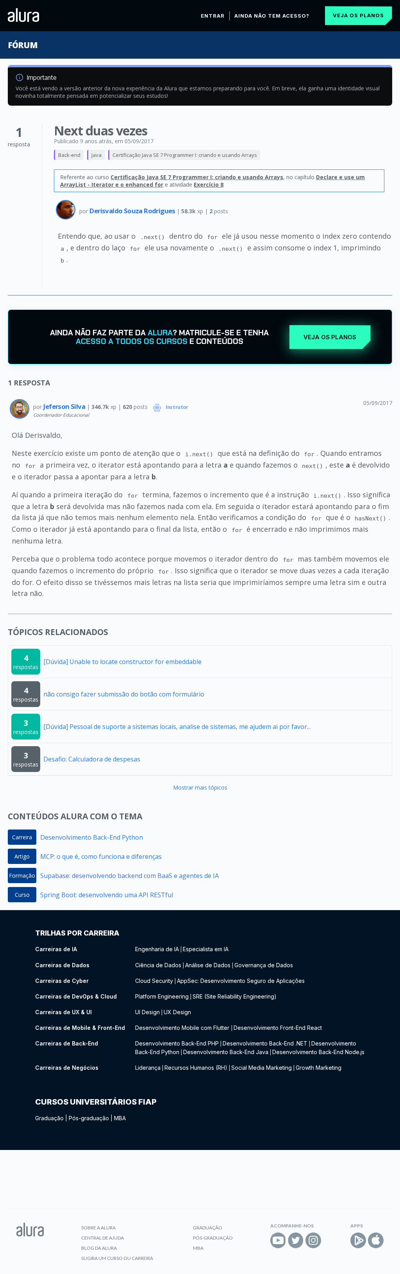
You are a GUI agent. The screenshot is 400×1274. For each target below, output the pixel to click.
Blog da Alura (99, 1248)
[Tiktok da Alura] (331, 1240)
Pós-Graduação (213, 1238)
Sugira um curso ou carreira (117, 1258)
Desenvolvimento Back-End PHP (177, 1043)
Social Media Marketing (261, 1067)
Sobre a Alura (98, 1228)
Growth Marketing (318, 1067)
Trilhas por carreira (77, 933)
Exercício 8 (208, 184)
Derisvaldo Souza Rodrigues (133, 210)
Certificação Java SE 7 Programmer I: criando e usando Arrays (184, 154)
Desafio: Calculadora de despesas (91, 759)
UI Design (147, 1012)
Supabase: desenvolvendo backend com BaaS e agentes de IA (129, 875)
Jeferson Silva (64, 406)
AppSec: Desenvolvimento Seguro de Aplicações (241, 980)
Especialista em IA (206, 949)
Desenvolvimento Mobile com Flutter (183, 1027)
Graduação (49, 1118)
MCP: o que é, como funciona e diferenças (101, 856)
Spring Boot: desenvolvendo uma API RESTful (106, 895)
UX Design (177, 1012)
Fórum (22, 45)
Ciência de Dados (158, 965)
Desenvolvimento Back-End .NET (265, 1043)
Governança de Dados (263, 965)
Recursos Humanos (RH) (195, 1067)
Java (96, 154)
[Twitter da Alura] (296, 1240)
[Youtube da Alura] (278, 1240)
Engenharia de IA (157, 949)
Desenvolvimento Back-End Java (225, 1052)
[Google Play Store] (358, 1240)
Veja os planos (358, 15)
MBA (120, 1118)
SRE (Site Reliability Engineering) (235, 996)
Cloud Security (154, 980)
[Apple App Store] (376, 1240)
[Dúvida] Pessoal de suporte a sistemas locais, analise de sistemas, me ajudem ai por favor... (177, 726)
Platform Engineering (162, 996)
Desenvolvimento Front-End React (278, 1027)
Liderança (148, 1067)
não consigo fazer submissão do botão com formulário (123, 694)
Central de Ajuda (102, 1238)
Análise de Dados (207, 965)
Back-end (69, 154)
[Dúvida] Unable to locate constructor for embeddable (122, 661)
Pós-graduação (89, 1118)
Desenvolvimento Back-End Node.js (318, 1052)
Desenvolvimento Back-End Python (91, 837)
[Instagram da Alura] (313, 1240)
